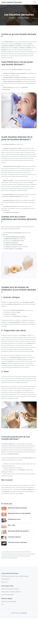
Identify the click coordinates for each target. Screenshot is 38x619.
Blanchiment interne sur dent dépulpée (19, 513)
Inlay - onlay (11, 525)
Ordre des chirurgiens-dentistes (10, 589)
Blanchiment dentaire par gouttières (18, 531)
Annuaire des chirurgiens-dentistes (11, 591)
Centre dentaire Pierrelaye (11, 2)
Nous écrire (4, 582)
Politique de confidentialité (8, 601)
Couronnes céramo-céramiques (17, 542)
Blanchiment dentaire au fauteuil (17, 508)
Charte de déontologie (7, 594)
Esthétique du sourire (14, 519)
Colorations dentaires (14, 537)
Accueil (12, 18)
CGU (2, 604)
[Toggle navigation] (35, 2)
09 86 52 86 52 (5, 579)
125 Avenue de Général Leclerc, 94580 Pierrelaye (15, 576)
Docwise (24, 613)
